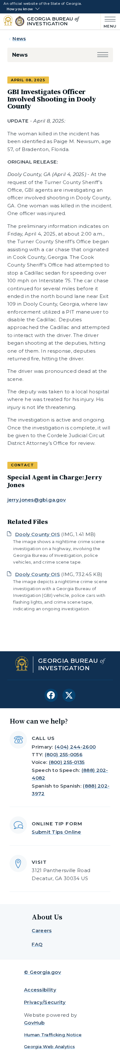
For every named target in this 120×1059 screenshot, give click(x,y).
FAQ (37, 944)
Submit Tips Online (56, 832)
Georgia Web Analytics (49, 1046)
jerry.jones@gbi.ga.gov (36, 500)
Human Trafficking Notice (53, 1034)
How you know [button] (20, 9)
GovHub (34, 1023)
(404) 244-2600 (75, 747)
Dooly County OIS (37, 534)
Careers (42, 930)
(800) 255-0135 (67, 762)
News (19, 39)
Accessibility (40, 990)
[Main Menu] (108, 21)
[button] (102, 55)
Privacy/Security (45, 1002)
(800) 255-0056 (64, 754)
